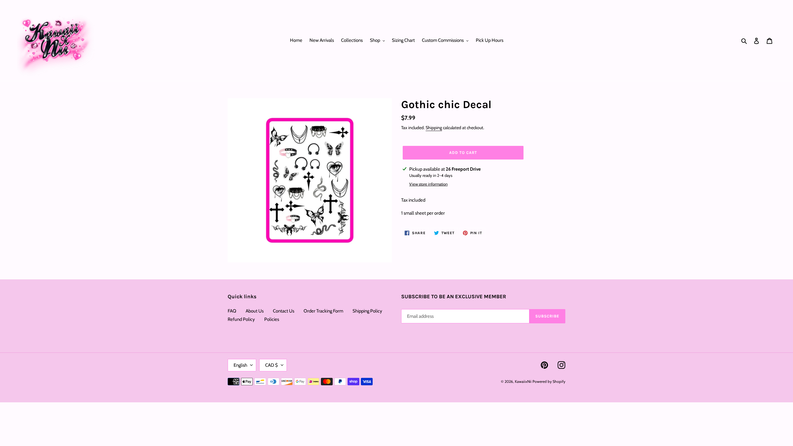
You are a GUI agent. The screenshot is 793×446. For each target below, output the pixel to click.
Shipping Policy (367, 311)
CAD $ (271, 365)
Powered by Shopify (548, 381)
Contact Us (283, 311)
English (240, 365)
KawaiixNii (523, 381)
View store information (428, 183)
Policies (271, 319)
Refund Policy (241, 319)
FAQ (232, 311)
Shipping (434, 127)
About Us (255, 311)
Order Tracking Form (323, 311)
